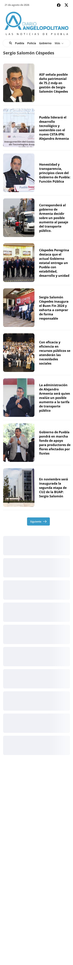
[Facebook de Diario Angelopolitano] (58, 5)
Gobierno (45, 43)
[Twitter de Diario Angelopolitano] (66, 5)
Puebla (19, 43)
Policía (31, 43)
